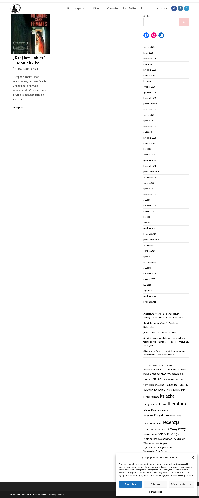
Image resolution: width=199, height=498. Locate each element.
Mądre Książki (154, 415)
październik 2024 (151, 172)
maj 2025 (147, 132)
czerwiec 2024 (149, 194)
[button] (192, 457)
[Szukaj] (184, 22)
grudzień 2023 (149, 228)
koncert (155, 396)
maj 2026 (147, 64)
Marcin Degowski (152, 410)
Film (19, 69)
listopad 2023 (149, 234)
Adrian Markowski (150, 366)
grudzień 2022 (149, 296)
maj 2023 (147, 268)
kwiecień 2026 (149, 70)
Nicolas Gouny (173, 415)
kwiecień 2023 (149, 273)
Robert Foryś (148, 429)
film (145, 384)
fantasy (179, 379)
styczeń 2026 (149, 87)
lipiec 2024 (148, 189)
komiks (146, 397)
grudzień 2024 (149, 160)
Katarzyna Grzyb (176, 389)
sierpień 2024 (149, 183)
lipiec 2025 (148, 121)
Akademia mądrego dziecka (157, 369)
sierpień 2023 (149, 251)
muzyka (166, 410)
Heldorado (183, 385)
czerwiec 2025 (149, 126)
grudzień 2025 (149, 92)
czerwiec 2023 (149, 262)
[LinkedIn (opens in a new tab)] (186, 8)
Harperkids (171, 384)
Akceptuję (131, 484)
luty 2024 (147, 217)
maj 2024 (147, 200)
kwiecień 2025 (149, 138)
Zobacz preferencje (181, 484)
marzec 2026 (149, 75)
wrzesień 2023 (149, 245)
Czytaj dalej (19, 108)
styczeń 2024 (149, 223)
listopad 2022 (149, 302)
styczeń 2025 (149, 155)
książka (167, 396)
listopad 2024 (149, 166)
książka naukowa (155, 404)
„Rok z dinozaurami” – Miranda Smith (160, 332)
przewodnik (147, 423)
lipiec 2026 (148, 53)
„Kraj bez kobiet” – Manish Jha (29, 60)
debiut (147, 379)
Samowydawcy (176, 429)
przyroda (157, 423)
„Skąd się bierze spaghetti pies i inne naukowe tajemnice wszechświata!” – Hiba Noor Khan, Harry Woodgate (166, 342)
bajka (146, 374)
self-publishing (167, 434)
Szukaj (146, 16)
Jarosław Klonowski (154, 389)
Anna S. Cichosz (180, 370)
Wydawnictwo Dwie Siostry (171, 439)
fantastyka (169, 379)
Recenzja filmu (30, 69)
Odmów (155, 484)
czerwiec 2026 (149, 58)
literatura (177, 404)
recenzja (171, 422)
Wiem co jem (150, 439)
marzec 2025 (149, 143)
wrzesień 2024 (149, 177)
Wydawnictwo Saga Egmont (155, 451)
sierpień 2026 (149, 47)
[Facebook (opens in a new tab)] (174, 8)
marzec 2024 (149, 211)
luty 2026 (147, 81)
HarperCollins (156, 384)
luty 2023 (147, 285)
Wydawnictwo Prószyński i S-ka (157, 447)
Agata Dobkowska (165, 366)
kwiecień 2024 (149, 205)
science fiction (150, 434)
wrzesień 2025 (149, 109)
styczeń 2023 (149, 290)
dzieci (157, 379)
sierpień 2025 (149, 115)
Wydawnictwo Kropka (155, 443)
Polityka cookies (155, 492)
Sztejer (181, 435)
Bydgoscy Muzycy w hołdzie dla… (167, 373)
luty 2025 (147, 149)
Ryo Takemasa (159, 429)
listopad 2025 (149, 98)
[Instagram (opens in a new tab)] (180, 8)
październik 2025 (151, 104)
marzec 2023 (149, 279)
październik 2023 (151, 240)
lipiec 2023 (148, 256)
